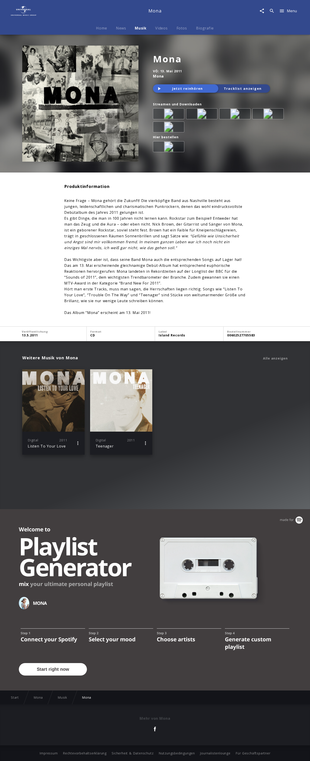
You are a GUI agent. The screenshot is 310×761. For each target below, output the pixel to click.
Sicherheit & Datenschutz (132, 753)
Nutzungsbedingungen (177, 753)
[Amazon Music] (202, 114)
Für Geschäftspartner (253, 753)
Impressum (48, 753)
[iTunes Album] (169, 128)
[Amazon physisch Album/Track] (169, 147)
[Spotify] (235, 114)
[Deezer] (268, 114)
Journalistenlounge (215, 753)
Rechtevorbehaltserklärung (85, 753)
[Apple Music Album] (169, 114)
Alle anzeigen (275, 358)
